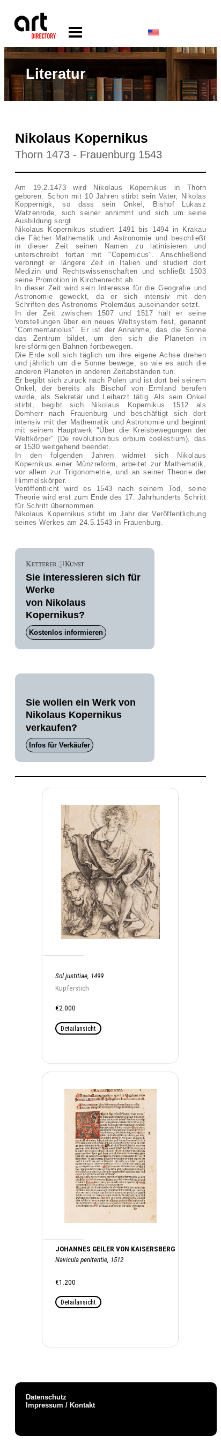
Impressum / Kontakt (60, 1405)
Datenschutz (46, 1397)
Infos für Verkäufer (59, 745)
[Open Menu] (75, 32)
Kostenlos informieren (66, 632)
